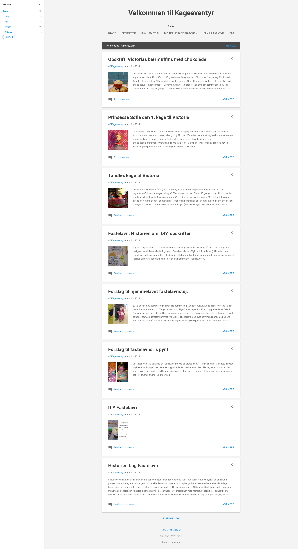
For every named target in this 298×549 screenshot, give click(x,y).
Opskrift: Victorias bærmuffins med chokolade (157, 59)
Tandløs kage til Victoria (133, 175)
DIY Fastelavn (122, 407)
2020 (5, 10)
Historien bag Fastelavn (133, 465)
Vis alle (231, 45)
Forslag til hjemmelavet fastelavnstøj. (148, 291)
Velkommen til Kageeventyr (171, 13)
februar (9, 32)
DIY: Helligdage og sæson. (181, 33)
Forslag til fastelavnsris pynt (138, 349)
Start (112, 33)
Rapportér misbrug (171, 542)
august (8, 16)
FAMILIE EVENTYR (213, 33)
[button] (232, 59)
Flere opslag (171, 518)
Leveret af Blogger (171, 530)
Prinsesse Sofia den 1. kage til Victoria (148, 117)
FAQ (231, 33)
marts (8, 27)
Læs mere (228, 99)
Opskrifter (129, 33)
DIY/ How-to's (150, 33)
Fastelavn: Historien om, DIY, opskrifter (149, 233)
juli (6, 21)
